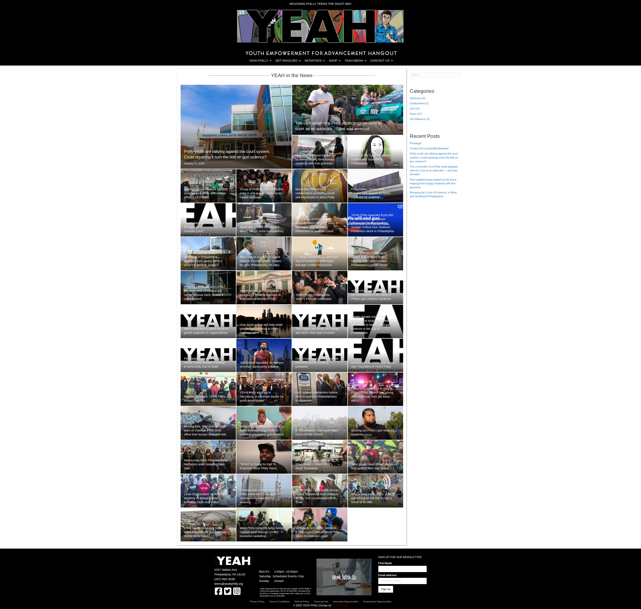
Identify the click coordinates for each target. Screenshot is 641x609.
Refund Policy (302, 601)
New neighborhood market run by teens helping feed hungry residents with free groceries (433, 183)
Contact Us (380, 60)
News (413, 113)
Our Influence (418, 119)
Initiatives (313, 60)
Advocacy (415, 98)
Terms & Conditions (279, 601)
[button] (270, 60)
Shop (333, 60)
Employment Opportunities (377, 601)
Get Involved (286, 60)
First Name (385, 563)
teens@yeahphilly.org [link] (228, 583)
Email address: (387, 575)
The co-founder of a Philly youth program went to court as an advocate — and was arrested (434, 170)
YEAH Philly (258, 60)
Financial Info (321, 601)
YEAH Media (354, 60)
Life (412, 108)
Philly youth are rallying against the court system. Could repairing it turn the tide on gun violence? (434, 157)
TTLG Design (340, 605)
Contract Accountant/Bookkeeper (429, 148)
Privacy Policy (257, 601)
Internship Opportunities (345, 601)
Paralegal (415, 143)
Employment (417, 103)
